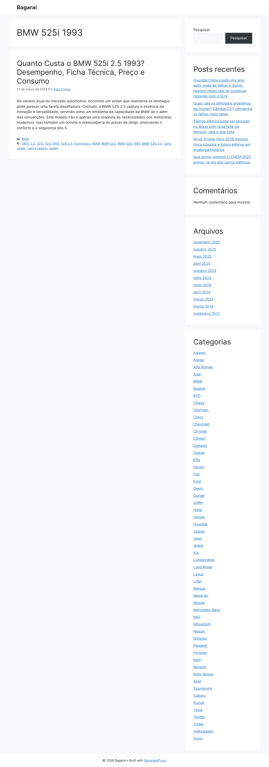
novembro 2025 (206, 242)
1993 (25, 143)
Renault (199, 667)
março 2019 (203, 306)
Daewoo (200, 446)
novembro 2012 (206, 313)
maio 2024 (202, 285)
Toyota (199, 717)
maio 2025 (202, 256)
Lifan (197, 581)
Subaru (199, 695)
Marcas (199, 588)
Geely (198, 488)
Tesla (197, 710)
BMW (25, 139)
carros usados (37, 148)
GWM (198, 503)
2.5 (32, 143)
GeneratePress (155, 760)
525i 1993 (52, 143)
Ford (197, 481)
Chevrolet (201, 424)
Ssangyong (202, 688)
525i (40, 143)
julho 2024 (202, 278)
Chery (198, 417)
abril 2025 (201, 263)
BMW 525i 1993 (129, 143)
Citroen (199, 438)
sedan (53, 148)
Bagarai (27, 7)
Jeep (197, 538)
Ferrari (198, 467)
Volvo (198, 738)
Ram (197, 660)
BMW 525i (108, 143)
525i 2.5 (67, 143)
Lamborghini (203, 560)
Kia (196, 553)
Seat (197, 681)
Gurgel (198, 496)
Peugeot (200, 646)
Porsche (200, 653)
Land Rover (203, 567)
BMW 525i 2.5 (152, 143)
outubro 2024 (204, 271)
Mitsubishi (202, 624)
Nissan (199, 631)
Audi (197, 374)
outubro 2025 (204, 249)
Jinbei (198, 546)
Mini (196, 617)
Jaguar (199, 531)
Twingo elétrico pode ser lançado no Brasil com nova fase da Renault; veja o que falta (221, 126)
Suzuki (198, 703)
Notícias (200, 638)
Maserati (200, 596)
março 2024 (203, 299)
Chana (198, 403)
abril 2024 (202, 292)
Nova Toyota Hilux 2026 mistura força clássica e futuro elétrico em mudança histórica (222, 144)
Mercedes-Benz (206, 610)
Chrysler (200, 431)
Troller (198, 724)
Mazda (199, 603)
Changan (200, 410)
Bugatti (199, 388)
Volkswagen (203, 731)
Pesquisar (201, 30)
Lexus (198, 574)
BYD (196, 396)
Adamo (199, 353)
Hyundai (200, 524)
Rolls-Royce (203, 674)
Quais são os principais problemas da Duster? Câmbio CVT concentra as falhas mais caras (222, 108)
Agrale (198, 360)
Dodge (198, 453)
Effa (196, 460)
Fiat (196, 474)
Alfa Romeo (203, 367)
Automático (82, 143)
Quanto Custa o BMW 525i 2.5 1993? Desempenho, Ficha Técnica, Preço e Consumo (81, 72)
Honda (199, 517)
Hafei (197, 510)
